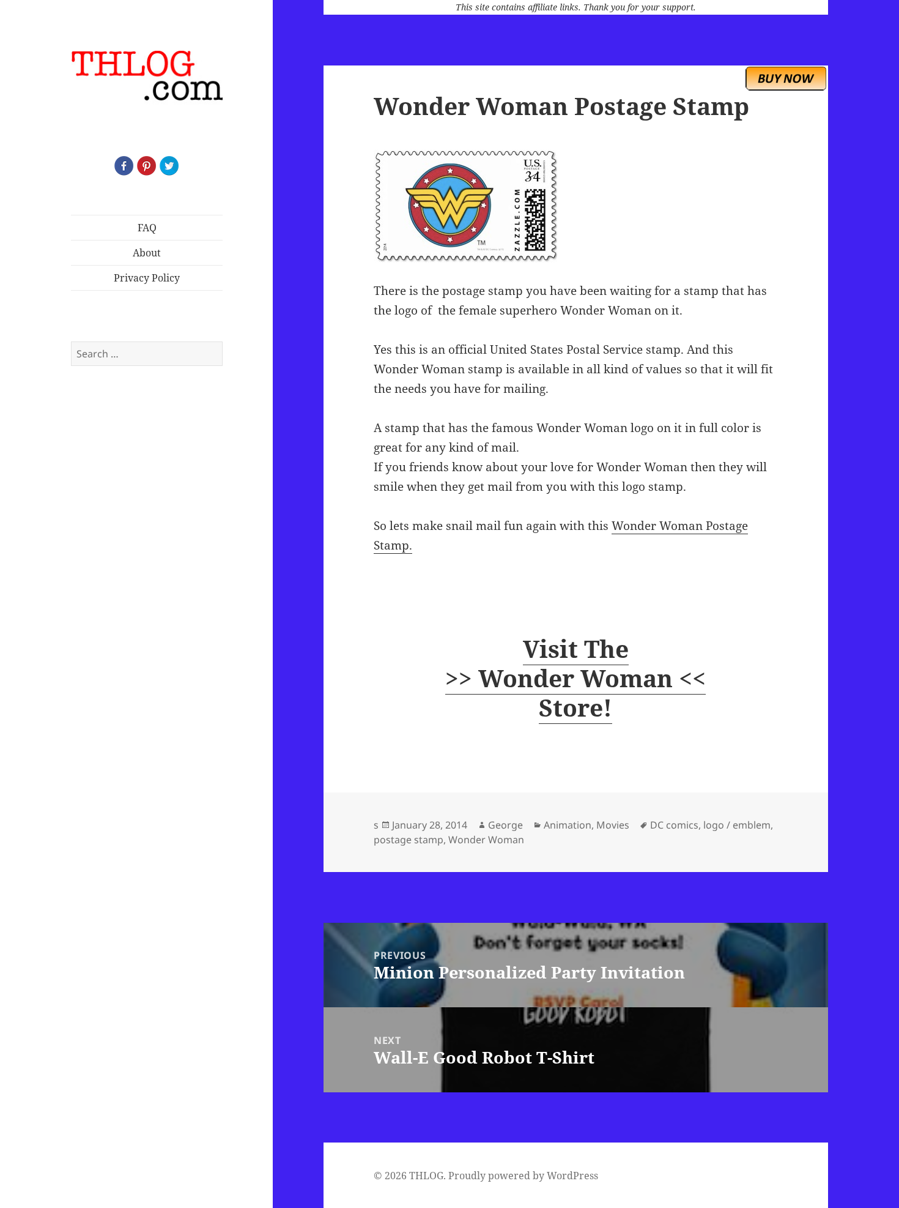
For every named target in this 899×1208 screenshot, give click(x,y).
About (147, 252)
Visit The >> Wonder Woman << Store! (575, 677)
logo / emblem (737, 825)
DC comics (674, 825)
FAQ (147, 227)
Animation (567, 825)
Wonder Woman (486, 839)
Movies (612, 825)
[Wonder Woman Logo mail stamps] (575, 206)
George (505, 825)
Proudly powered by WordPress (523, 1175)
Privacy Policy (147, 278)
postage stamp (408, 839)
